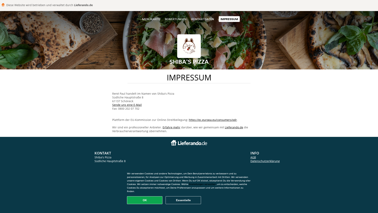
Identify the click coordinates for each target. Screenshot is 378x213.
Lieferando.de (234, 127)
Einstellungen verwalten (202, 184)
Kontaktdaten (202, 19)
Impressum (229, 19)
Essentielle (183, 200)
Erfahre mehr (171, 127)
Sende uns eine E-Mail (127, 105)
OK (145, 200)
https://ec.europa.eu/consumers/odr (213, 120)
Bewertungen (175, 19)
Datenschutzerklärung (265, 161)
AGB (253, 157)
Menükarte (151, 19)
